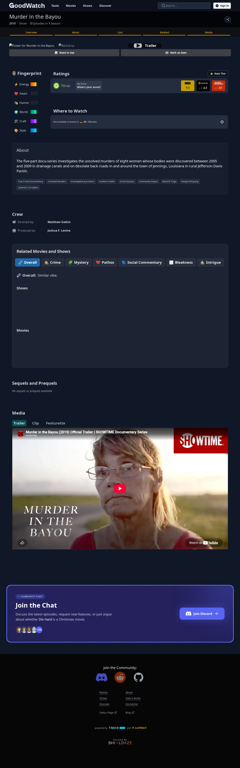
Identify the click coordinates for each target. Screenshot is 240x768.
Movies (71, 6)
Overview (31, 32)
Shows (87, 6)
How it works (133, 698)
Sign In (224, 5)
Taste (55, 6)
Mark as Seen (178, 52)
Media (208, 32)
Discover (105, 6)
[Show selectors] (222, 122)
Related (164, 32)
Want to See (66, 52)
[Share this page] (228, 19)
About (75, 32)
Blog (128, 712)
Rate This (220, 73)
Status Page (106, 712)
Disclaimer (132, 704)
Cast (120, 32)
